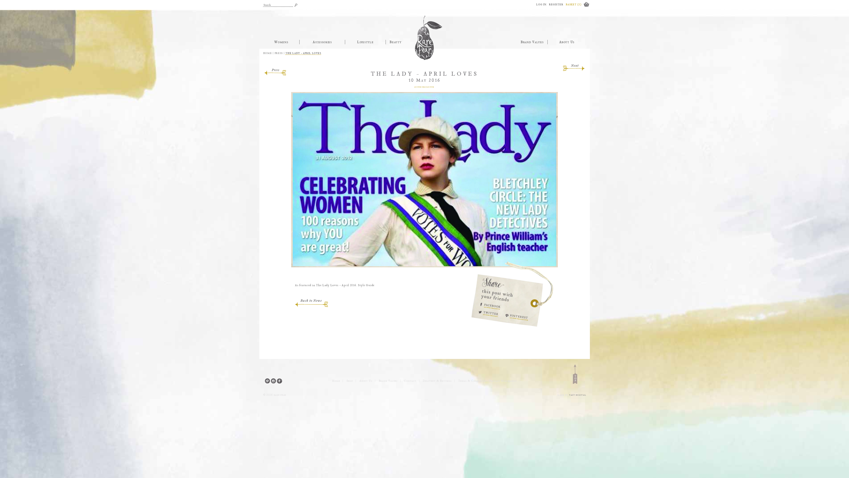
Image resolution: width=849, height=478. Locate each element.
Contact (410, 380)
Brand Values (532, 42)
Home (267, 53)
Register (556, 4)
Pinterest (519, 318)
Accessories (322, 42)
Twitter (490, 315)
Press (279, 53)
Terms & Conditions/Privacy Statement (487, 380)
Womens (281, 42)
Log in (541, 4)
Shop (349, 380)
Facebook (490, 304)
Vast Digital (577, 394)
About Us (566, 42)
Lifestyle (365, 42)
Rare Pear (424, 38)
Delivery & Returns (437, 380)
